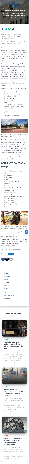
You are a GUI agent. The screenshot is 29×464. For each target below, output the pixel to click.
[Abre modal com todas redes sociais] (13, 29)
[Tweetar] (6, 29)
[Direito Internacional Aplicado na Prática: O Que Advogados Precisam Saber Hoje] (14, 328)
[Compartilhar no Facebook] (2, 29)
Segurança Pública (9, 295)
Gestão (6, 285)
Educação (7, 276)
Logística (6, 279)
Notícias (6, 289)
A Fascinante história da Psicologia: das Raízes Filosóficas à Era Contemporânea (13, 442)
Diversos (6, 273)
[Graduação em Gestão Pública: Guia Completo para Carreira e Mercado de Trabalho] (14, 375)
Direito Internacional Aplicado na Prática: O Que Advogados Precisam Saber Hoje (14, 345)
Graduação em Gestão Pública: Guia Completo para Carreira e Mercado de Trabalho (14, 392)
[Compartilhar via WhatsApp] (9, 29)
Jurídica (6, 282)
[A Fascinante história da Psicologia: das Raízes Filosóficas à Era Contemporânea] (14, 424)
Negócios (7, 298)
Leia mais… (21, 362)
